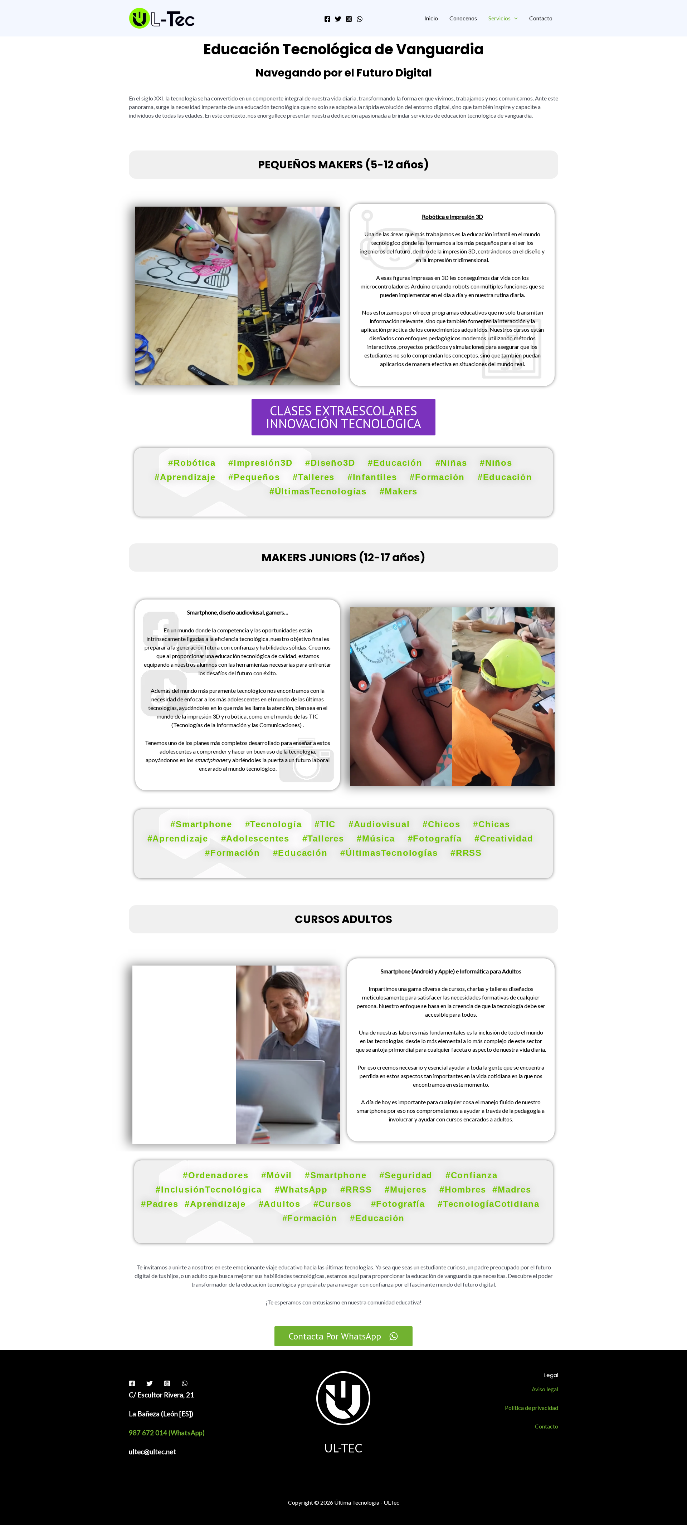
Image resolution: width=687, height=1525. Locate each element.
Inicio (431, 18)
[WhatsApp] (359, 19)
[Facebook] (327, 19)
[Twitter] (338, 19)
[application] (514, 18)
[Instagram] (349, 19)
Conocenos (463, 18)
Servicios (499, 18)
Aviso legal (545, 1389)
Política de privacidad (531, 1407)
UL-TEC (343, 1448)
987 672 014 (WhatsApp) (167, 1433)
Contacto (540, 18)
